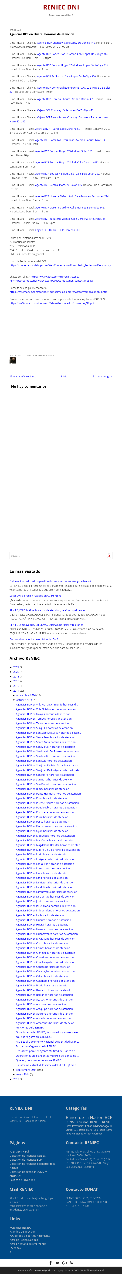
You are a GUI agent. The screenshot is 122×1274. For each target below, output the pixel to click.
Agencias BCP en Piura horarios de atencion (42, 817)
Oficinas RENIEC (88, 1122)
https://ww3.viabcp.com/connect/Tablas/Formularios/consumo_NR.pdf (52, 303)
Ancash (87, 1133)
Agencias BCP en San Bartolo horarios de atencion (46, 784)
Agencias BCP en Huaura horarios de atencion (43, 920)
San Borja (99, 1129)
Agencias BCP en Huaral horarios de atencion (43, 924)
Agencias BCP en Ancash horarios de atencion (43, 1018)
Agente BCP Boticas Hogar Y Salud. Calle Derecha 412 (67, 162)
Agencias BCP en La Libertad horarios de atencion (45, 896)
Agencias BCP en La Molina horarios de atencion (44, 887)
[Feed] (71, 1263)
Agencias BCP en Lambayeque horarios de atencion (46, 892)
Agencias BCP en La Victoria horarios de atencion (45, 882)
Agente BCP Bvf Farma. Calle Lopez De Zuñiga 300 (66, 76)
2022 (16, 667)
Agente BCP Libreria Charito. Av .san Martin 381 (65, 99)
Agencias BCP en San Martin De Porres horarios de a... (48, 751)
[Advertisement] (61, 329)
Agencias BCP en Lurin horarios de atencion (42, 854)
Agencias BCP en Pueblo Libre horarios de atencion (46, 807)
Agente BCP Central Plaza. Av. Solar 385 (58, 185)
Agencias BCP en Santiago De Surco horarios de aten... (48, 732)
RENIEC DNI (61, 7)
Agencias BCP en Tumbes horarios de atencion (44, 718)
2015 (16, 686)
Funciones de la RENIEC (30, 1027)
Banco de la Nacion (84, 1117)
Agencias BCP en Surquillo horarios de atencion (44, 728)
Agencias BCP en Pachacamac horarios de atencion (46, 826)
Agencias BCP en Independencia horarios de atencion (48, 910)
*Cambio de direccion (23, 1231)
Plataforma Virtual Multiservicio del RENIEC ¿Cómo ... (47, 1065)
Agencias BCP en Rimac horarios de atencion (42, 789)
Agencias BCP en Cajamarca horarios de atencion (45, 980)
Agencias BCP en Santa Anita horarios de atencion (46, 742)
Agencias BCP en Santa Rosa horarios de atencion (45, 737)
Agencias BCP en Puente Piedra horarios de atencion (47, 803)
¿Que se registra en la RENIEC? (34, 1037)
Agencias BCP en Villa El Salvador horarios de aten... (47, 709)
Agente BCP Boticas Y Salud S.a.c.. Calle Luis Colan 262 (67, 173)
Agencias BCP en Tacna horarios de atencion (42, 723)
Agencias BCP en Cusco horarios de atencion (42, 943)
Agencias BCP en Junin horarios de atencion (42, 901)
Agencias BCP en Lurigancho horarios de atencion (45, 859)
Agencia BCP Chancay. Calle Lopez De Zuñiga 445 (66, 42)
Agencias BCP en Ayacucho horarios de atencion (45, 999)
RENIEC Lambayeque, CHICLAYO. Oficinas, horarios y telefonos (46, 625)
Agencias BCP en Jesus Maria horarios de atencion (46, 906)
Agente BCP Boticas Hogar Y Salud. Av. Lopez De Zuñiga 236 (72, 65)
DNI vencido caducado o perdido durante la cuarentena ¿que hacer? (50, 581)
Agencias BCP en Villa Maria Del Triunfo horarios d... (47, 704)
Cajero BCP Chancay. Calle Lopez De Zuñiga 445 (65, 110)
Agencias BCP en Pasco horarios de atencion (42, 821)
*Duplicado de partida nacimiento (30, 1235)
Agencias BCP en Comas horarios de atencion (43, 948)
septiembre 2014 (26, 1070)
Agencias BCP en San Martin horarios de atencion (45, 756)
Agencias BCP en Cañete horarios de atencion (43, 967)
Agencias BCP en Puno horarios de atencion (42, 798)
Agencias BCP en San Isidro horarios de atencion (45, 775)
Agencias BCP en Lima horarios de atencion (42, 877)
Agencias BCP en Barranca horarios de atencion (44, 995)
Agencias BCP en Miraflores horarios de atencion (45, 840)
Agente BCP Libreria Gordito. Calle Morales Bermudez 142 (69, 207)
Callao (88, 1126)
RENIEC (107, 1122)
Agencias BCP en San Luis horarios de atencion (44, 760)
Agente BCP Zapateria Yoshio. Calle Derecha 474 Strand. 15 (70, 219)
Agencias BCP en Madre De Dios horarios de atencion (48, 849)
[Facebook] (50, 1263)
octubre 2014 (24, 700)
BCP (11, 30)
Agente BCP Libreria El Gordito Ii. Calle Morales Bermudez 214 (72, 196)
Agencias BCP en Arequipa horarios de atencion (44, 1009)
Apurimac (97, 1133)
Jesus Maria (85, 1129)
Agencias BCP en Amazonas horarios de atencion (45, 1023)
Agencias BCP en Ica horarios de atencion (40, 915)
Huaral (17, 30)
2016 (16, 681)
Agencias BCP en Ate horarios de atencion (41, 1004)
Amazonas (77, 1133)
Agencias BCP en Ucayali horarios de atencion (43, 714)
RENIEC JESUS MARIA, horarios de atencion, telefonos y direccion (48, 610)
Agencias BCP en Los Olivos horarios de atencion (45, 864)
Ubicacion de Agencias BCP (26, 1159)
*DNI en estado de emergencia (28, 1244)
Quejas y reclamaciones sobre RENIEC (38, 1060)
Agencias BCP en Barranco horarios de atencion (44, 990)
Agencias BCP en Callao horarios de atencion (42, 976)
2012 (16, 1079)
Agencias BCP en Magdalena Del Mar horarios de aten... (49, 845)
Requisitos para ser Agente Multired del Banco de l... (47, 1051)
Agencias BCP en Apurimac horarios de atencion (45, 1013)
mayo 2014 (23, 1074)
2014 (16, 690)
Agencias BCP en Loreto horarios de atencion (43, 868)
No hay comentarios (43, 355)
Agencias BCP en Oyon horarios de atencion (42, 831)
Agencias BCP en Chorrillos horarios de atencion (45, 957)
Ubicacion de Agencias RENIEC (28, 1155)
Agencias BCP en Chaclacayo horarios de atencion (45, 962)
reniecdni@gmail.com (44, 1270)
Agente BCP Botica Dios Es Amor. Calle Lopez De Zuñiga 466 (72, 54)
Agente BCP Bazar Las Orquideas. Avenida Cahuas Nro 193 (70, 140)
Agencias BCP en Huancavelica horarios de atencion (47, 934)
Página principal (19, 1151)
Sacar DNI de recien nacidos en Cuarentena (35, 595)
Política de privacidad (94, 1270)
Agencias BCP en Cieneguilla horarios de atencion (45, 952)
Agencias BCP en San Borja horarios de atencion (44, 779)
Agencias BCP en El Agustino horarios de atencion (45, 938)
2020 (16, 672)
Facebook (15, 1248)
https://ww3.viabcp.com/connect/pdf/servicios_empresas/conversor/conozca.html (59, 292)
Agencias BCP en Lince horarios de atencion (42, 873)
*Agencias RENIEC (20, 1227)
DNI (95, 1126)
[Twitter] (57, 1263)
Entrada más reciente (23, 376)
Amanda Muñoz (25, 1270)
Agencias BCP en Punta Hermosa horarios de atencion (48, 793)
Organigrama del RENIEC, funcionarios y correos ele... (48, 1032)
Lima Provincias (75, 1126)
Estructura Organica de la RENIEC (36, 1046)
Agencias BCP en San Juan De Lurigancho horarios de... (48, 770)
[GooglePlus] (64, 1263)
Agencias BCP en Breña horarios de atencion (42, 985)
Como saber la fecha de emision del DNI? (34, 639)
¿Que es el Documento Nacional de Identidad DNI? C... (48, 1041)
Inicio (64, 376)
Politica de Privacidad (22, 1180)
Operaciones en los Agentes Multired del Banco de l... (47, 1055)
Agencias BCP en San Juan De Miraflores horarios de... (48, 765)
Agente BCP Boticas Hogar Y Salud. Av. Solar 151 (63, 151)
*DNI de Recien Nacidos (24, 1240)
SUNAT (70, 1122)
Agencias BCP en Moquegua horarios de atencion (45, 835)
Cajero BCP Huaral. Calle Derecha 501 (57, 230)
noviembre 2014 (26, 695)
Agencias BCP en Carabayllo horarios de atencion (45, 971)
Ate (76, 1129)
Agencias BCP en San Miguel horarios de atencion (45, 747)
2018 (16, 676)
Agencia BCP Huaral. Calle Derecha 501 (58, 129)
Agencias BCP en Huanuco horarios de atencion (44, 929)
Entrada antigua (102, 376)
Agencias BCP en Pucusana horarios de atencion (45, 812)
